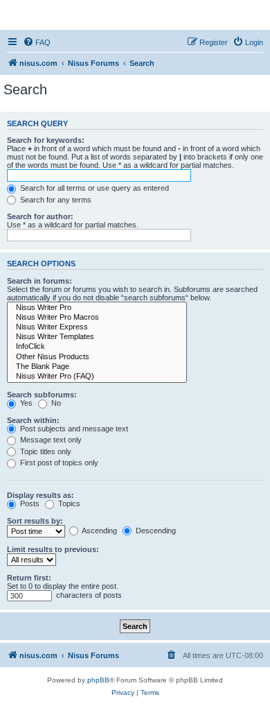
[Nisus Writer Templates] (97, 337)
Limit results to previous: (53, 549)
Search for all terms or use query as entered (93, 188)
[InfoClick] (97, 347)
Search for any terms (54, 200)
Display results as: (40, 495)
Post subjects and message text (73, 428)
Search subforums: (42, 394)
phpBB (98, 680)
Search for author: (40, 216)
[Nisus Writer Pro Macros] (97, 317)
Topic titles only (44, 451)
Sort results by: (35, 521)
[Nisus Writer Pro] (97, 308)
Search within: (33, 420)
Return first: (29, 578)
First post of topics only (58, 462)
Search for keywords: (45, 140)
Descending (155, 530)
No (55, 403)
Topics (68, 503)
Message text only (50, 440)
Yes (25, 403)
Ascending (98, 530)
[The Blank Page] (97, 367)
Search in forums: (39, 281)
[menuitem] (37, 42)
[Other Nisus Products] (97, 357)
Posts (28, 503)
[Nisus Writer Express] (97, 327)
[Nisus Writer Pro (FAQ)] (97, 376)
